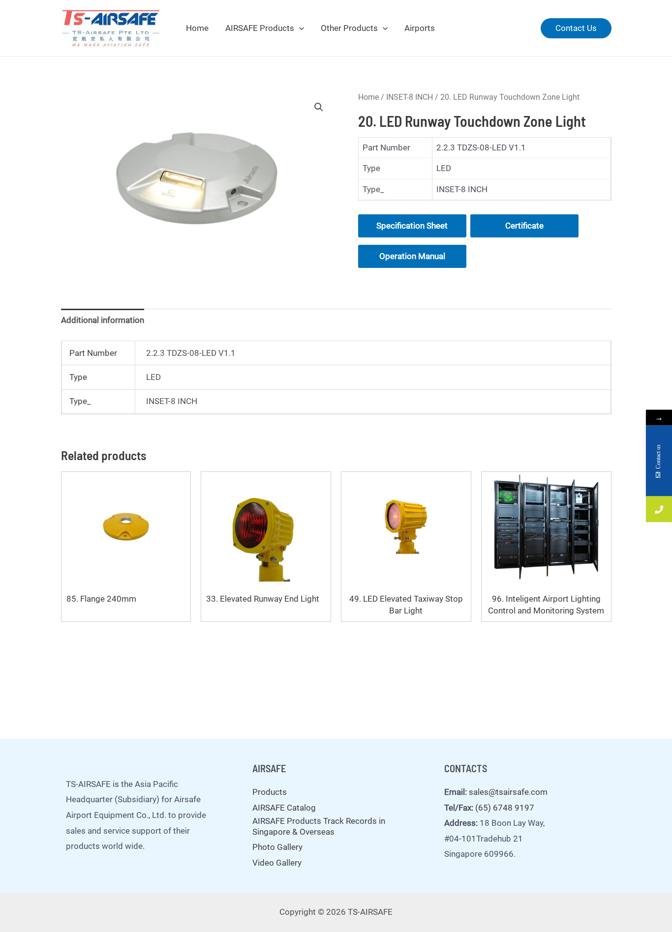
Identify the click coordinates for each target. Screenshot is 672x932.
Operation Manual (412, 256)
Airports (419, 28)
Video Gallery (277, 863)
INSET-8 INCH (409, 97)
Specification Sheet (412, 226)
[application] (299, 28)
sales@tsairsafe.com (508, 792)
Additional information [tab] (102, 320)
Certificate (524, 226)
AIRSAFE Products (259, 28)
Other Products (349, 28)
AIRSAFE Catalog (284, 808)
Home (197, 28)
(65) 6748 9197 (504, 808)
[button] (319, 107)
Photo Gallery (277, 847)
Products (269, 792)
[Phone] (659, 509)
